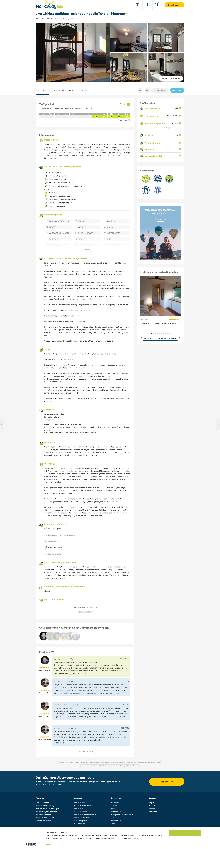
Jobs (113, 824)
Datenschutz (116, 821)
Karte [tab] (70, 90)
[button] (151, 333)
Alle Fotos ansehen (172, 78)
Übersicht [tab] (42, 90)
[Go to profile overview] (84, 635)
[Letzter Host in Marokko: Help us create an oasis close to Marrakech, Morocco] (2, 424)
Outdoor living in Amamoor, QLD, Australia (158, 323)
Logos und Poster (80, 812)
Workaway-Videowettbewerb (85, 814)
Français (152, 805)
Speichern (161, 90)
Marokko (41, 19)
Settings (49, 844)
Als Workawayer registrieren (46, 812)
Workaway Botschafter (82, 818)
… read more (82, 673)
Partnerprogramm (80, 821)
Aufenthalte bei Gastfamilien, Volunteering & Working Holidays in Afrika (136, 762)
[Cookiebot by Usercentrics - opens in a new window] (30, 844)
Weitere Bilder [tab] (58, 90)
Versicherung (116, 812)
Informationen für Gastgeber (47, 805)
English (152, 802)
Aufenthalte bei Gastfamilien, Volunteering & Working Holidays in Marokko (84, 762)
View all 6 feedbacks (85, 751)
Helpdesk (115, 802)
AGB (113, 818)
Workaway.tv (78, 809)
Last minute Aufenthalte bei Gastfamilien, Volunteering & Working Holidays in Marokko (110, 766)
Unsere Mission (79, 824)
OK (185, 833)
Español (152, 809)
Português (153, 812)
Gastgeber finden (42, 802)
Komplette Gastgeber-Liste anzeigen (160, 338)
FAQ (113, 809)
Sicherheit (115, 805)
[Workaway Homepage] (49, 4)
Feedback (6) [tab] (82, 90)
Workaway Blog (79, 802)
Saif (68, 659)
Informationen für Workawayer (47, 809)
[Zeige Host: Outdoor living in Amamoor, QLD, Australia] (160, 296)
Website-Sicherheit (84, 611)
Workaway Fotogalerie (82, 805)
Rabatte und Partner (43, 821)
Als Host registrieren (43, 814)
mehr (160, 219)
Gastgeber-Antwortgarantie (122, 814)
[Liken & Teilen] (147, 90)
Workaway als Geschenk (45, 818)
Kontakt (178, 90)
